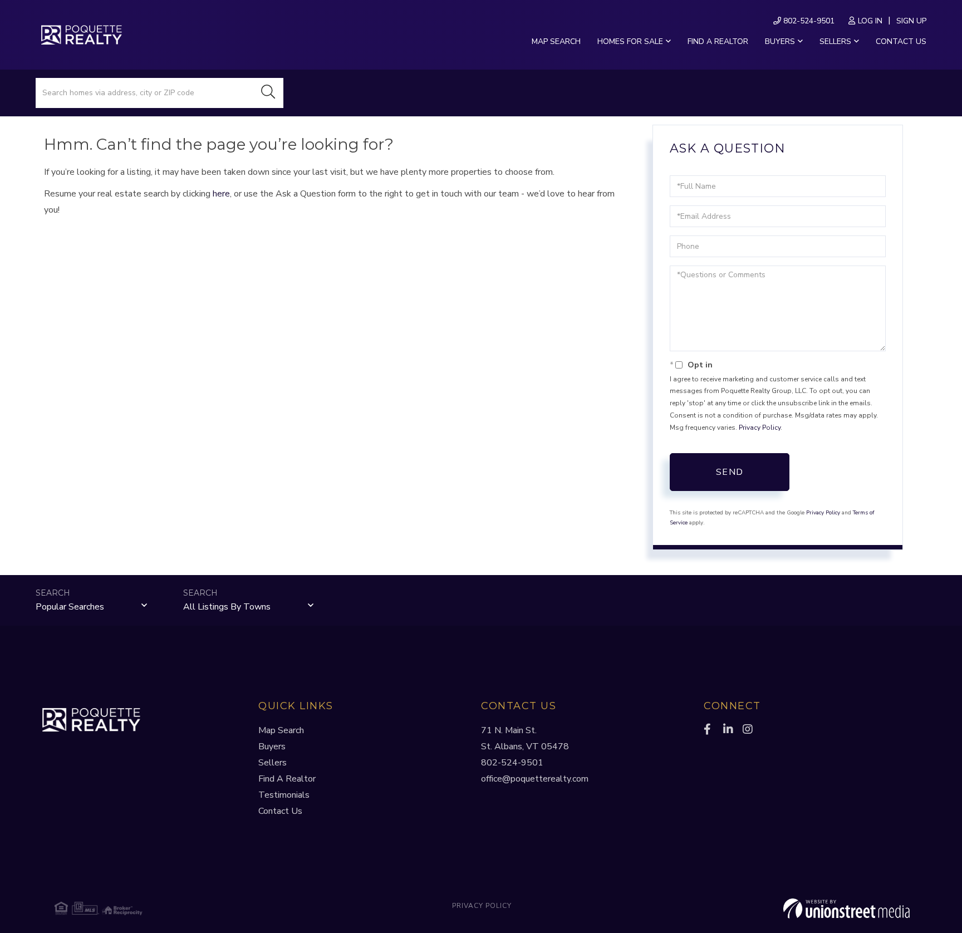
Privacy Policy (760, 427)
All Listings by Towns (227, 607)
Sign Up (911, 21)
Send (730, 472)
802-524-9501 (808, 21)
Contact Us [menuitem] (901, 41)
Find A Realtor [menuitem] (287, 779)
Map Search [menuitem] (556, 41)
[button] (268, 93)
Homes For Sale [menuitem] (630, 41)
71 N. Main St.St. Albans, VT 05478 (525, 738)
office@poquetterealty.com (534, 779)
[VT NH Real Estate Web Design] (767, 908)
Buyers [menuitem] (780, 41)
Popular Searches (70, 607)
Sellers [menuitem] (835, 41)
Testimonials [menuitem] (284, 795)
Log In (870, 21)
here (221, 194)
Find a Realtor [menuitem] (718, 41)
